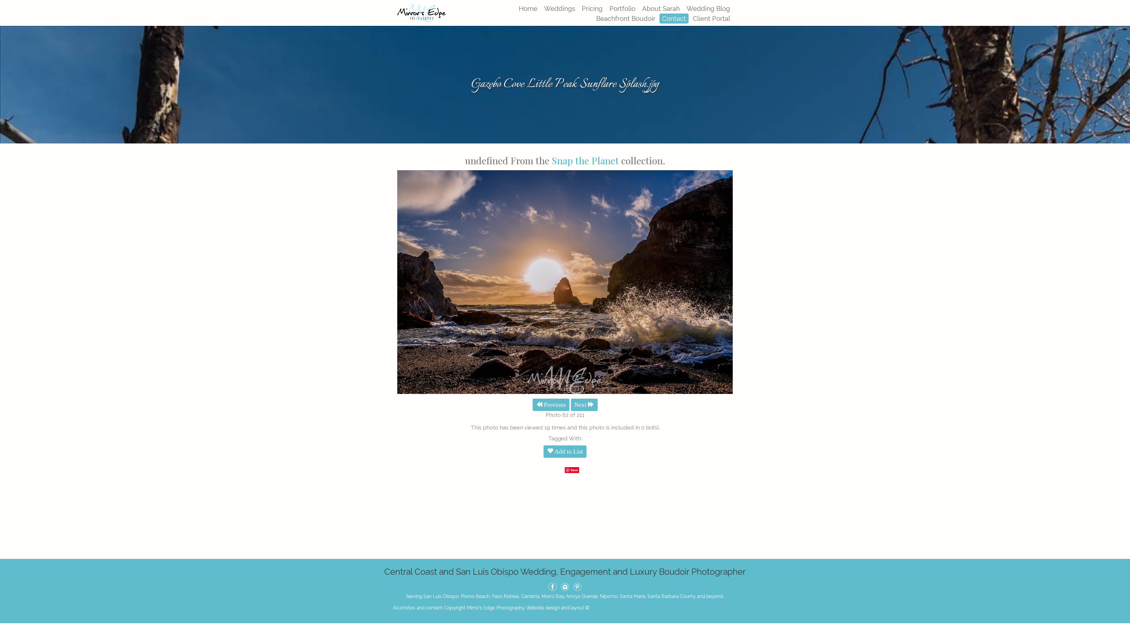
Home (528, 8)
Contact (674, 18)
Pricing (592, 8)
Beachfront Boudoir (625, 18)
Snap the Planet (585, 160)
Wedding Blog (708, 8)
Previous (554, 404)
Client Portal (711, 18)
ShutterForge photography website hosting (637, 608)
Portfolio (622, 8)
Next (581, 404)
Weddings (559, 8)
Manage (1122, 3)
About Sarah (661, 8)
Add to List (568, 451)
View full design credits (711, 608)
